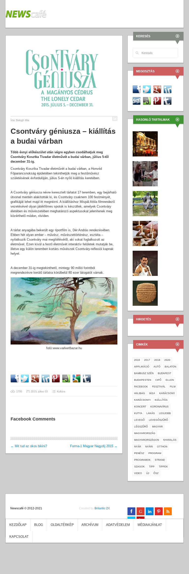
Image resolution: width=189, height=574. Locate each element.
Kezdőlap (18, 525)
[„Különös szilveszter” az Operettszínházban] (145, 143)
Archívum (89, 525)
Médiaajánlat (150, 525)
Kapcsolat (19, 536)
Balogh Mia (22, 120)
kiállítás (161, 400)
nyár (137, 446)
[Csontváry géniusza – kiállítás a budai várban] (64, 78)
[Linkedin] (150, 511)
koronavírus (159, 406)
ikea (152, 393)
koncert (140, 406)
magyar (157, 426)
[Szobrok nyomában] (145, 203)
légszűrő (141, 426)
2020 (167, 360)
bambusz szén (144, 373)
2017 (147, 360)
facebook (141, 386)
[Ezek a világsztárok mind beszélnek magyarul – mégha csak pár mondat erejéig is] (145, 263)
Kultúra (61, 391)
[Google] (140, 511)
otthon (162, 446)
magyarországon (146, 440)
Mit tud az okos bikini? (29, 446)
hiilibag (139, 393)
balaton (170, 366)
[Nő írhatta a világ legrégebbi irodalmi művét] (145, 293)
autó (157, 366)
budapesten (142, 380)
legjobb (165, 413)
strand (160, 460)
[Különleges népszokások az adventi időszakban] (145, 233)
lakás (150, 413)
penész (139, 453)
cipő (158, 380)
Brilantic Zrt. (102, 508)
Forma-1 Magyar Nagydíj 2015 (93, 446)
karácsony (167, 393)
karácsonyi (142, 400)
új (147, 473)
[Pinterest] (159, 511)
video (138, 473)
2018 (157, 360)
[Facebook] (131, 511)
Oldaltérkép (62, 525)
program (154, 453)
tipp (152, 466)
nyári (149, 446)
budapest (164, 373)
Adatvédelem (118, 525)
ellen (170, 380)
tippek (163, 466)
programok (142, 460)
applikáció (141, 366)
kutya (138, 413)
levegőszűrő (158, 420)
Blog (38, 525)
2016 (137, 360)
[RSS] (168, 511)
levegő (139, 420)
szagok (139, 466)
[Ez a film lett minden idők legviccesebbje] (145, 173)
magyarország (144, 433)
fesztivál (159, 386)
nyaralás (169, 440)
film (172, 386)
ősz (155, 473)
